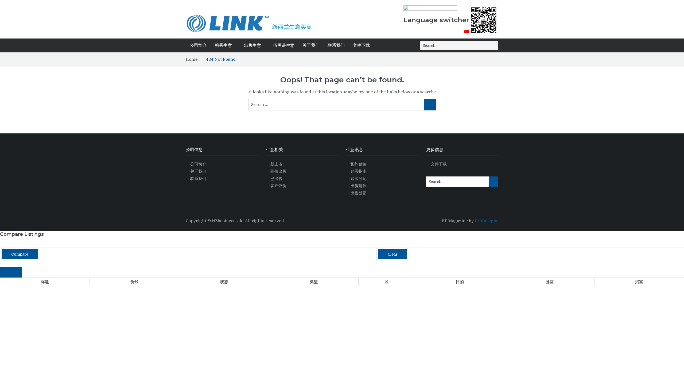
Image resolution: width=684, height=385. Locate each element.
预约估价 (359, 164)
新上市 (276, 164)
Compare (19, 254)
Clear (393, 254)
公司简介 (198, 45)
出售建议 (359, 185)
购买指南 (359, 171)
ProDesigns (486, 220)
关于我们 (311, 45)
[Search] (493, 45)
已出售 (276, 178)
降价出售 (278, 171)
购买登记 (359, 178)
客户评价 (278, 185)
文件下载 (361, 45)
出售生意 (252, 45)
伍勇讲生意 (283, 45)
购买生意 (223, 45)
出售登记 (359, 193)
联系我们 (336, 45)
